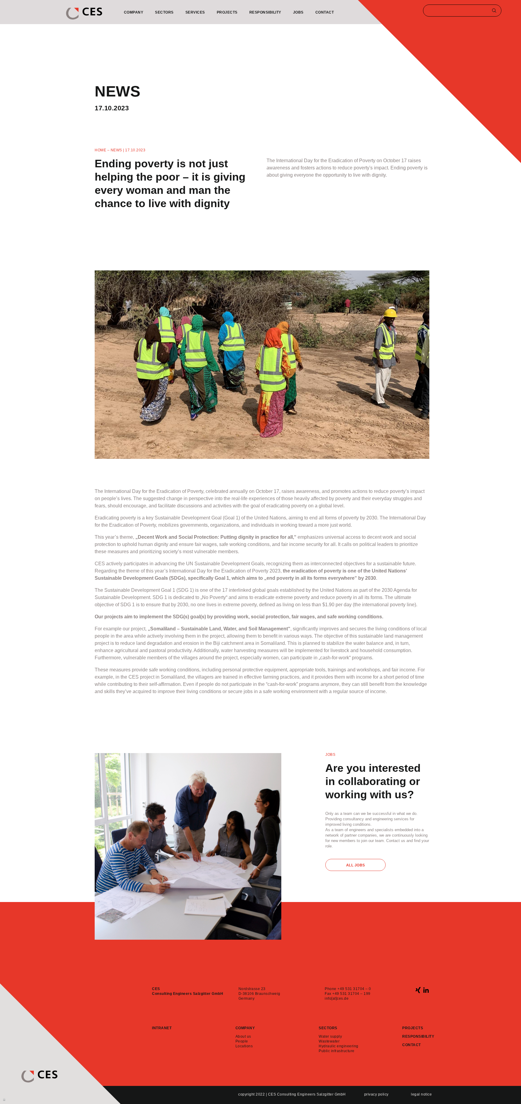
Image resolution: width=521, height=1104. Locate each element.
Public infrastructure (337, 1051)
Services (195, 12)
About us (243, 1036)
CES (84, 14)
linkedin (425, 989)
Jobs (298, 12)
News (116, 150)
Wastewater (329, 1041)
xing (418, 989)
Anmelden (4, 1099)
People (241, 1041)
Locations (244, 1046)
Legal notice (421, 1094)
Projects (227, 12)
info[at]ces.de (337, 998)
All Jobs (355, 865)
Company (134, 12)
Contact (324, 12)
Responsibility (265, 12)
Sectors (164, 12)
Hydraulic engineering (338, 1046)
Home (100, 150)
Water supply (330, 1036)
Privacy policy (376, 1094)
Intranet (162, 1028)
